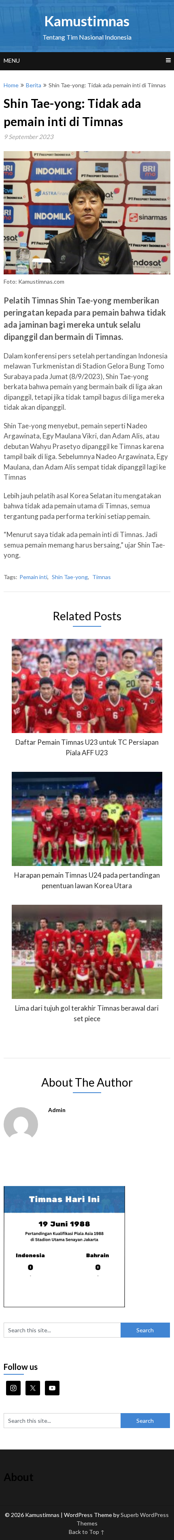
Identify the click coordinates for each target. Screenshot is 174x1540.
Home (11, 85)
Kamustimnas (86, 20)
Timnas (101, 576)
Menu (12, 60)
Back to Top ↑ (87, 1531)
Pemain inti (33, 576)
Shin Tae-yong (70, 576)
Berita (33, 85)
